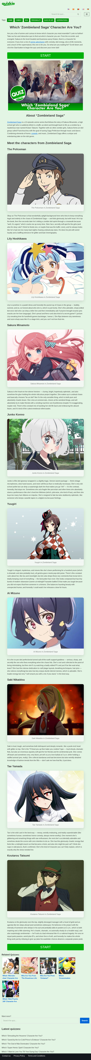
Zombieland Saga (14, 122)
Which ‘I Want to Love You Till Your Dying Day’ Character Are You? (28, 1052)
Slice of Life (48, 20)
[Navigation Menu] (86, 14)
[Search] (78, 14)
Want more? (6, 1016)
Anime (10, 20)
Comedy (19, 20)
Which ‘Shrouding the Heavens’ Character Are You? (22, 1036)
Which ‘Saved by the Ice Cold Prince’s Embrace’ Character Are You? (28, 1040)
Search (85, 1021)
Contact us (6, 1056)
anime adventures (37, 42)
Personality (36, 20)
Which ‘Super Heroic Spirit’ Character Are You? (20, 1048)
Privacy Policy (19, 1056)
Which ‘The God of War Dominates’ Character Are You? (23, 1044)
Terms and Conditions (36, 1056)
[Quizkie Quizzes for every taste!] (8, 4)
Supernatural (62, 20)
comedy (34, 133)
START (45, 55)
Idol (26, 20)
